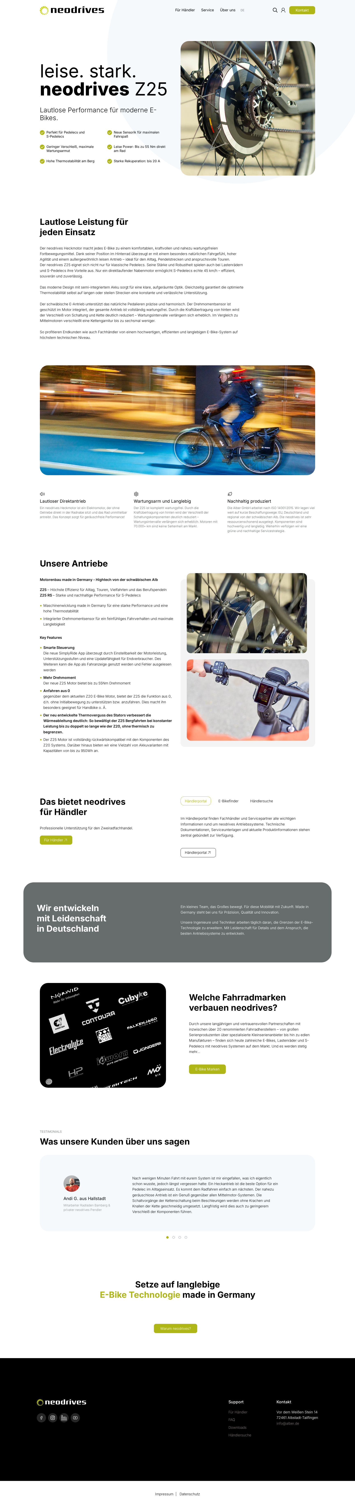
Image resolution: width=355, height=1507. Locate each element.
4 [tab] (186, 1237)
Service (207, 10)
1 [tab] (167, 1237)
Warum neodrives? (175, 1328)
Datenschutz (190, 1494)
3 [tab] (180, 1237)
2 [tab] (173, 1237)
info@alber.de (288, 1423)
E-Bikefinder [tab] (228, 801)
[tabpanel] (248, 839)
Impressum (164, 1494)
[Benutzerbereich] (283, 13)
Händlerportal (196, 852)
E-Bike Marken (207, 1069)
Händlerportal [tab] (196, 801)
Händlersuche (239, 1435)
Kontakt (302, 10)
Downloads (237, 1427)
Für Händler (185, 10)
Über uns (227, 10)
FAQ (231, 1419)
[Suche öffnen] (275, 13)
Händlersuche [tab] (261, 801)
